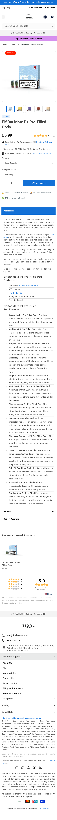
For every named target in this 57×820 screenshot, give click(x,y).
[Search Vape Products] (52, 26)
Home (4, 44)
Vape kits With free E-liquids (28, 39)
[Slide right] (54, 110)
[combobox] (28, 26)
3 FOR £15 (13, 44)
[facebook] (16, 768)
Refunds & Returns (12, 693)
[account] (45, 17)
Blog (5, 668)
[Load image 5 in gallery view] (48, 109)
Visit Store (50, 8)
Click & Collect (35, 8)
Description (9, 211)
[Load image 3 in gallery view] (29, 109)
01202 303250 (13, 640)
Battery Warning (11, 519)
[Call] (10, 8)
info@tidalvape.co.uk (17, 635)
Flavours (5, 158)
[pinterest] (28, 768)
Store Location (10, 683)
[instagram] (22, 768)
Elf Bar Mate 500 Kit (28, 285)
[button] (3, 17)
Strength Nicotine (9, 170)
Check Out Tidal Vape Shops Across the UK (21, 718)
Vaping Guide (9, 673)
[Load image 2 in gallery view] (20, 109)
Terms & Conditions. (43, 808)
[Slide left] (3, 110)
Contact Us (8, 678)
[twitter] (34, 768)
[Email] (4, 8)
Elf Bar (6, 116)
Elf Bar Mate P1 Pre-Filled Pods (32, 44)
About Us (7, 663)
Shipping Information (13, 688)
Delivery (7, 511)
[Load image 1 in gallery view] (10, 109)
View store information (43, 153)
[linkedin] (40, 768)
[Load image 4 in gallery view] (38, 109)
